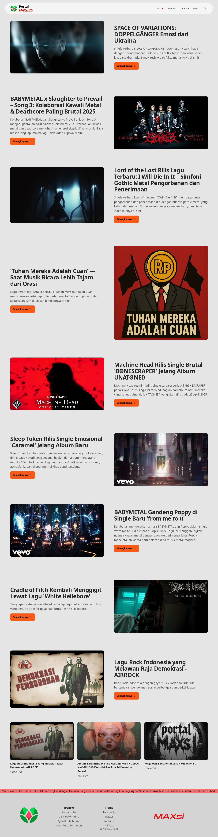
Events (171, 8)
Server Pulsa (68, 812)
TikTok (109, 825)
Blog (195, 8)
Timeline (184, 8)
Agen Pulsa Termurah (145, 791)
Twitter (109, 816)
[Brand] (13, 8)
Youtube (109, 821)
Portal (160, 8)
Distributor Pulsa (69, 816)
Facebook (109, 812)
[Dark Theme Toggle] (205, 8)
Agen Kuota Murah (68, 821)
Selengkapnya (124, 65)
